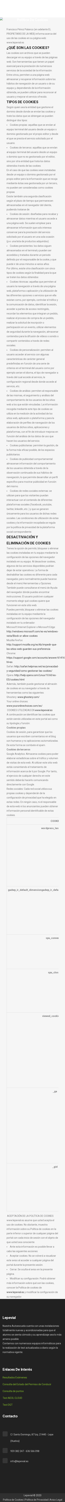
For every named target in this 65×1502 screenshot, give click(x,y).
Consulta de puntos (13, 1391)
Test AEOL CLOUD (12, 1398)
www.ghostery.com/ (29, 697)
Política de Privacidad (36, 1499)
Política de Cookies (13, 1499)
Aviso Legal (56, 1499)
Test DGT (8, 1404)
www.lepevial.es (44, 710)
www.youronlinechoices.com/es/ (24, 705)
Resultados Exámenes (15, 1377)
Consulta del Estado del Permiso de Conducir (27, 1384)
